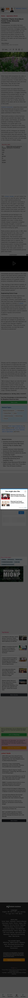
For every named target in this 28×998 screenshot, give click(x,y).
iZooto (25, 507)
